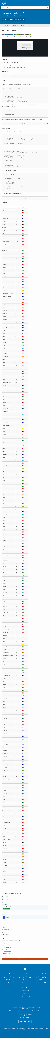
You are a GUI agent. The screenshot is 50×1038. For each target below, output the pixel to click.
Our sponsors (25, 982)
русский (20, 1029)
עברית (24, 1029)
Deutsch (36, 1028)
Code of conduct (24, 993)
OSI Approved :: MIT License (9, 947)
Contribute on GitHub (40, 977)
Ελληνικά (32, 1028)
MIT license (18, 893)
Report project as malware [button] (25, 959)
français (13, 1028)
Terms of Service (24, 990)
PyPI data (4, 904)
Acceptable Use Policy (24, 997)
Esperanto (28, 1029)
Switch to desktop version (25, 1021)
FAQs (9, 982)
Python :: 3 (6, 955)
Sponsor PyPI (41, 981)
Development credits (40, 982)
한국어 (32, 1029)
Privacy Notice (24, 995)
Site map (25, 1015)
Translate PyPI (41, 979)
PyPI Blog (24, 976)
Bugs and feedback (41, 976)
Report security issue (25, 992)
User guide (8, 979)
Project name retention (8, 981)
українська (28, 1028)
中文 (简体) (41, 1028)
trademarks (35, 1010)
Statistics (25, 979)
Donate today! (25, 1008)
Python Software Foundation (26, 1014)
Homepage (6, 899)
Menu (44, 2)
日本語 (17, 1028)
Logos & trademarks (25, 981)
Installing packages (8, 976)
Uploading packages (8, 977)
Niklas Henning (8, 924)
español (9, 1028)
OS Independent (7, 951)
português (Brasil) (22, 1028)
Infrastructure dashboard (24, 977)
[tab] (6, 25)
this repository (32, 886)
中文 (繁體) (46, 1028)
